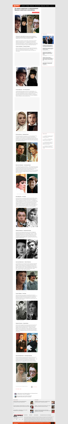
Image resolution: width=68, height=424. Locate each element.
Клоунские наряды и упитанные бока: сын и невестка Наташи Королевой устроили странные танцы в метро (21, 406)
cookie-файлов (16, 423)
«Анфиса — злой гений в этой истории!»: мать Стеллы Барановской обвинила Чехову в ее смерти (42, 406)
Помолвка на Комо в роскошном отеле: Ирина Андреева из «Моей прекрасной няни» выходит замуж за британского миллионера (43, 411)
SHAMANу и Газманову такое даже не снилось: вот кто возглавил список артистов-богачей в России (48, 46)
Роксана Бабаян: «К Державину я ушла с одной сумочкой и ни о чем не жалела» (20, 410)
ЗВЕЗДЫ (27, 5)
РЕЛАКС (47, 5)
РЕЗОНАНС (32, 5)
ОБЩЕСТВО (43, 5)
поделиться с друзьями (36, 12)
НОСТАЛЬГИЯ (37, 5)
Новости (23, 5)
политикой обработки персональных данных (36, 422)
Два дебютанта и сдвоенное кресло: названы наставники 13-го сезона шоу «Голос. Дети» (48, 49)
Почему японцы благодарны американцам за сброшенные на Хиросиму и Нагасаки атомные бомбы (47, 53)
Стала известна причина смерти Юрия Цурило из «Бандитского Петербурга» (47, 63)
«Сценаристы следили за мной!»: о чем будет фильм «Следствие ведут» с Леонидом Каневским (42, 401)
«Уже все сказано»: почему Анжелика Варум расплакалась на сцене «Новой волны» (19, 401)
